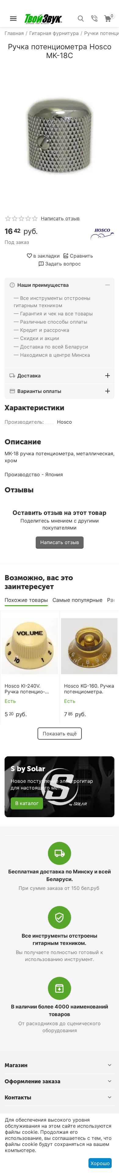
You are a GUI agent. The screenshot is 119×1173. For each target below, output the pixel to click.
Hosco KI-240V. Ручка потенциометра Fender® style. (29, 689)
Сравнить (81, 256)
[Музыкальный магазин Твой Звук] (43, 18)
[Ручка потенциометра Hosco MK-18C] (59, 135)
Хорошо (100, 1163)
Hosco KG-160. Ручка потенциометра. (89, 689)
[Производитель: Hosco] (102, 234)
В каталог (26, 803)
